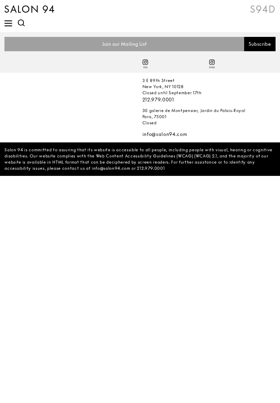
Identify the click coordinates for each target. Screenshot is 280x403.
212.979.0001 (158, 99)
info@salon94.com (164, 134)
